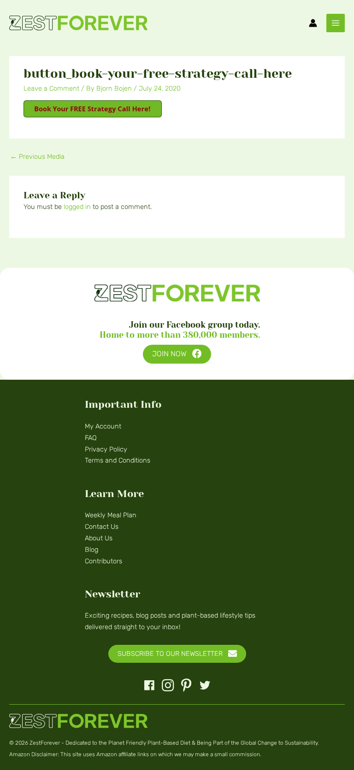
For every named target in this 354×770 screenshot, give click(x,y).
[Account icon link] (313, 23)
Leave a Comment (51, 88)
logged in (77, 207)
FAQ (91, 438)
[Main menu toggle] (335, 23)
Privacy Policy (106, 449)
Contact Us (101, 526)
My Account (103, 426)
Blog (91, 549)
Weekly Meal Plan (110, 515)
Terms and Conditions (117, 460)
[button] (177, 354)
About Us (98, 538)
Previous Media (37, 156)
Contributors (103, 561)
